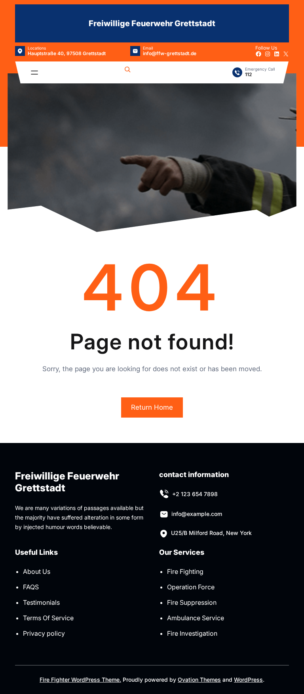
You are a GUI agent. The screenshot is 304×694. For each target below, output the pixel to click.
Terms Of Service (48, 618)
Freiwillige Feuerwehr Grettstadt (152, 23)
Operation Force (191, 587)
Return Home (152, 407)
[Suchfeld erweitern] (127, 72)
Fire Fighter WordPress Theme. (80, 679)
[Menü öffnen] (34, 72)
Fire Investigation (192, 633)
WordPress (248, 679)
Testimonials (41, 602)
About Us (36, 571)
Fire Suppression (192, 602)
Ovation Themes (199, 679)
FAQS (31, 587)
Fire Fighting (185, 571)
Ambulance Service (195, 618)
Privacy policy (44, 633)
